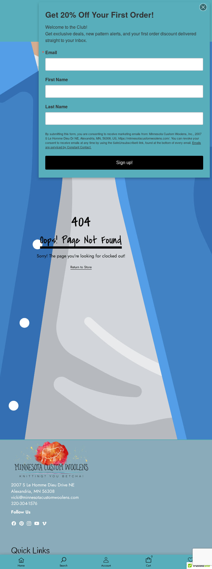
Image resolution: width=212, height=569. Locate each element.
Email (51, 52)
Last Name (56, 106)
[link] (81, 267)
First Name (56, 79)
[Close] (205, 7)
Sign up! (124, 162)
